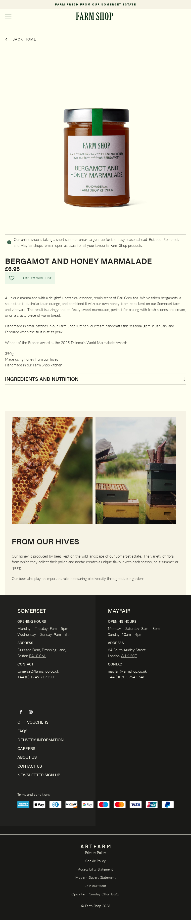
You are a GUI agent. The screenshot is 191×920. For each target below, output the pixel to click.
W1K (125, 655)
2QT (133, 655)
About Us (27, 757)
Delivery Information (40, 740)
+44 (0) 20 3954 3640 (126, 676)
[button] (30, 278)
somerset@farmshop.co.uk (38, 671)
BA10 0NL (37, 655)
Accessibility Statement (95, 869)
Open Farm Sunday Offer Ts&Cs (95, 893)
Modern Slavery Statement (95, 877)
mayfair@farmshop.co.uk (127, 671)
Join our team (95, 885)
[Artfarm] (95, 846)
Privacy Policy (95, 852)
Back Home (23, 39)
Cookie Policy (95, 860)
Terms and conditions (33, 794)
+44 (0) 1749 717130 (35, 676)
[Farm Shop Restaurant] (94, 16)
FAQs (22, 731)
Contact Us (29, 766)
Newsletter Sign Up (38, 775)
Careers (26, 748)
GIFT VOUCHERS (32, 722)
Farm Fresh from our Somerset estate (95, 4)
